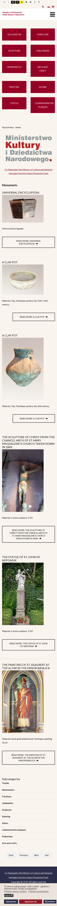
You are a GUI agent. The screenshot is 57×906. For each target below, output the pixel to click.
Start (11, 855)
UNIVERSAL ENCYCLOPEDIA (20, 192)
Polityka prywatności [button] (38, 891)
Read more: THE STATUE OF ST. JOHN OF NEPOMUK (28, 644)
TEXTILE (14, 103)
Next (36, 855)
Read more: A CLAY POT (32, 317)
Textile (5, 783)
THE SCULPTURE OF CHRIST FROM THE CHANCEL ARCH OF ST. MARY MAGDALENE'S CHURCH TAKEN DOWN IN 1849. (28, 442)
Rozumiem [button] (50, 901)
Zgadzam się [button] (31, 901)
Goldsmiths (7, 803)
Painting (6, 816)
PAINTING (14, 87)
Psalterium (7, 836)
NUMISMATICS (14, 67)
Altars (5, 823)
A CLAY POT (10, 262)
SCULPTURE (14, 50)
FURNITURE (43, 34)
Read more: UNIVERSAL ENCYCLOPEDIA (28, 242)
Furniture (6, 796)
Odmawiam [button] (11, 901)
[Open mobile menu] (52, 14)
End (46, 855)
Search (43, 6)
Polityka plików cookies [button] (15, 891)
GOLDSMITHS (14, 34)
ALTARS (42, 87)
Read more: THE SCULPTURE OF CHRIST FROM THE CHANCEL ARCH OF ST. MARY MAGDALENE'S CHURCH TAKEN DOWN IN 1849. (29, 534)
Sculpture (7, 810)
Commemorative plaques (14, 830)
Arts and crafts (9, 843)
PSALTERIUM (42, 50)
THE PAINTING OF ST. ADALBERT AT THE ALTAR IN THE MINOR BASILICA (26, 666)
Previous (24, 855)
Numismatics (8, 790)
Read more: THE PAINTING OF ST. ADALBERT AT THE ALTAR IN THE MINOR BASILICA (28, 758)
